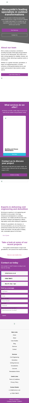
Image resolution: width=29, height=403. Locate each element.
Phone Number (5, 298)
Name (3, 289)
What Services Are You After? (9, 308)
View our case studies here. (14, 255)
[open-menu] (27, 2)
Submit (4, 315)
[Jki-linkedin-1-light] (14, 327)
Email (3, 293)
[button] (1, 134)
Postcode (4, 303)
